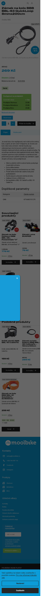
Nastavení (20, 583)
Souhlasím (20, 590)
